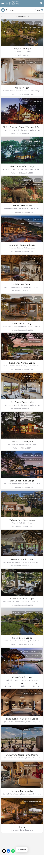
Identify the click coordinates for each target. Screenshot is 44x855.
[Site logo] (12, 3)
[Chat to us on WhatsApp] (13, 851)
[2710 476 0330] (8, 851)
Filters (37, 10)
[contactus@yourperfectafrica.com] (4, 851)
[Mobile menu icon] (2, 3)
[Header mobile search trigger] (41, 3)
